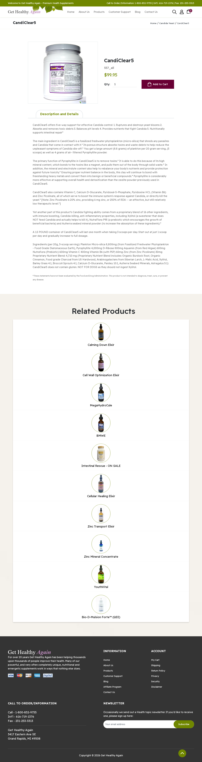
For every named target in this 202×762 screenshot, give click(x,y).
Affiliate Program (112, 686)
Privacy (155, 676)
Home (70, 11)
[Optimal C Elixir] (63, 72)
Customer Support (120, 11)
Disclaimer (156, 686)
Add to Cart (160, 84)
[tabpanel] (101, 202)
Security (155, 681)
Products (99, 11)
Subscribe (183, 724)
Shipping (155, 665)
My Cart (155, 660)
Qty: (107, 84)
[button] (182, 12)
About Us (84, 11)
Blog (137, 11)
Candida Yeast (166, 23)
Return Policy (158, 670)
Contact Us (151, 11)
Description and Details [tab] (59, 114)
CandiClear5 (183, 23)
